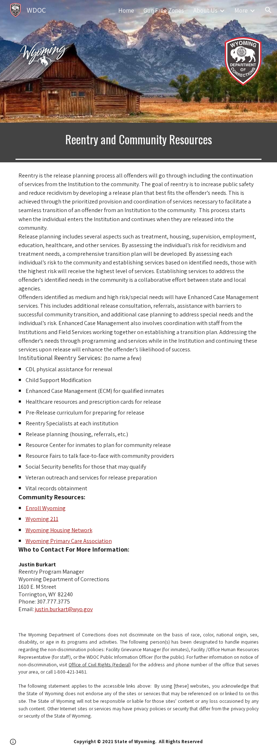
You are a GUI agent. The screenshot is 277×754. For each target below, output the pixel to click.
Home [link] (126, 10)
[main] (139, 139)
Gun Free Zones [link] (164, 10)
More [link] (241, 10)
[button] (268, 10)
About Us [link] (205, 10)
